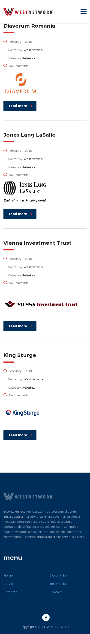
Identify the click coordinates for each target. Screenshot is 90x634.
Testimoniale (59, 583)
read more (18, 106)
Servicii (8, 583)
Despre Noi (58, 575)
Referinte (10, 592)
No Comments (19, 66)
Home (8, 575)
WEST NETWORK (58, 627)
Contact (56, 592)
